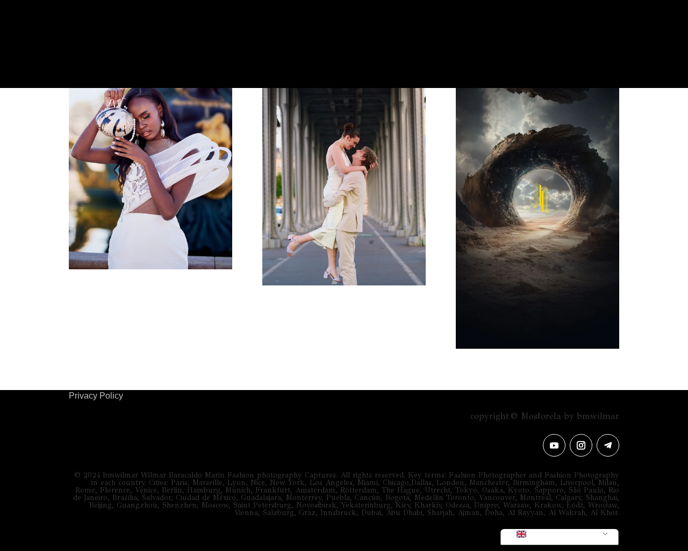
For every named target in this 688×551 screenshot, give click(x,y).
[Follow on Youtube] (554, 445)
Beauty (349, 59)
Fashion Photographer (257, 59)
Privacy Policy (96, 395)
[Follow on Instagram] (581, 445)
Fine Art (402, 59)
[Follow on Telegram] (608, 445)
